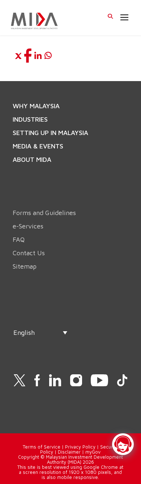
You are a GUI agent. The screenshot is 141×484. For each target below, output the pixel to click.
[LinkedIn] (38, 55)
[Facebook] (28, 55)
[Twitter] (18, 55)
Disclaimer (69, 452)
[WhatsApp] (48, 55)
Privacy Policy (80, 447)
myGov (93, 452)
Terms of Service (41, 447)
